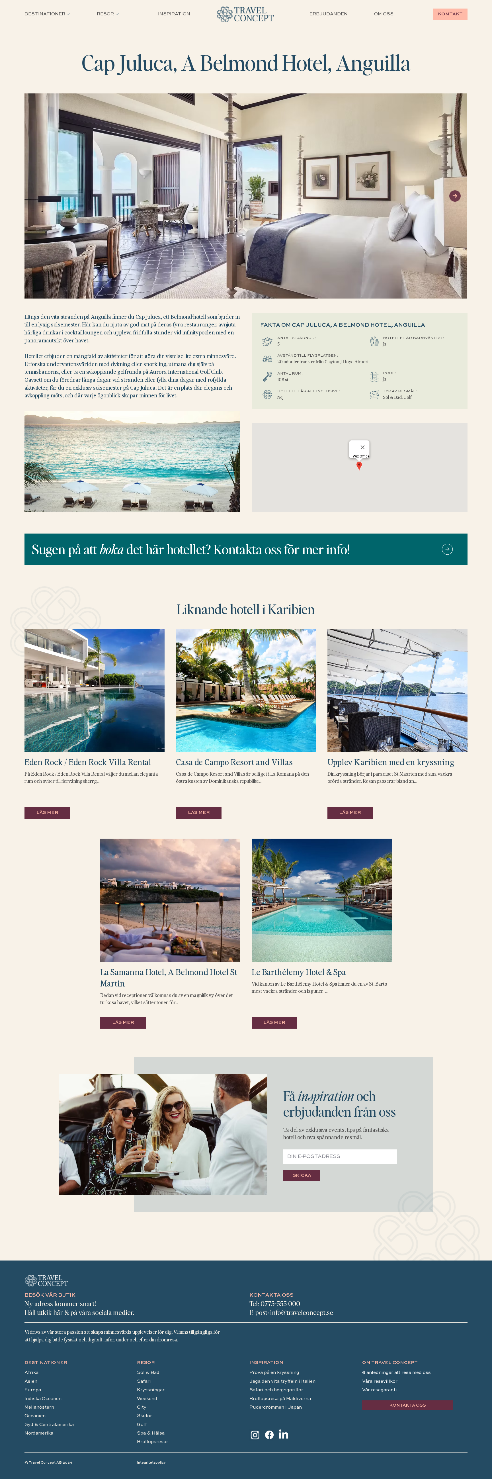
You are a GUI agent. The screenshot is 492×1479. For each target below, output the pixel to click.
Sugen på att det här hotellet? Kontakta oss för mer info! (191, 549)
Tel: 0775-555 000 (274, 1303)
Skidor (144, 1416)
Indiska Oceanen (43, 1399)
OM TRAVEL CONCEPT (390, 1362)
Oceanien (35, 1416)
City (141, 1407)
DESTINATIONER (45, 1362)
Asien (30, 1381)
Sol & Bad (148, 1372)
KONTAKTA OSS (271, 1295)
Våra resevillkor (379, 1381)
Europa (32, 1390)
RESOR (146, 1362)
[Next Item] (455, 196)
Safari (144, 1381)
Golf (142, 1425)
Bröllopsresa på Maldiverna (280, 1399)
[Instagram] (255, 1435)
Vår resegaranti (379, 1390)
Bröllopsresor (152, 1442)
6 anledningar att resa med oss (397, 1372)
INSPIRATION (266, 1362)
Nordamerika (38, 1433)
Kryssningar (151, 1390)
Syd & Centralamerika (49, 1425)
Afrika (31, 1372)
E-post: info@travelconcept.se (291, 1312)
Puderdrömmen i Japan (275, 1407)
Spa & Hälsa (151, 1433)
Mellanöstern (39, 1407)
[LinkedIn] (283, 1435)
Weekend (147, 1399)
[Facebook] (269, 1435)
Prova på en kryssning (274, 1372)
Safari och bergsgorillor (276, 1390)
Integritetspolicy (151, 1462)
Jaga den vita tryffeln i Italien (282, 1381)
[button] (44, 14)
